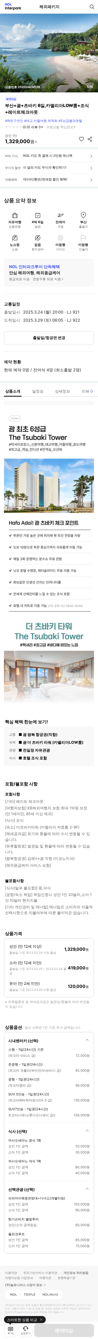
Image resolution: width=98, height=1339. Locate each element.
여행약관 (45, 1278)
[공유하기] (90, 139)
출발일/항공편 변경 (49, 337)
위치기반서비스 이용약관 (40, 1273)
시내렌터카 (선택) (23, 1040)
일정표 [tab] (37, 391)
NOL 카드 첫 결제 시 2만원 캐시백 (47, 155)
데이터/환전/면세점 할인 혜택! (45, 179)
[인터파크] (11, 6)
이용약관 (11, 1273)
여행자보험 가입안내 (19, 1278)
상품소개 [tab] (12, 391)
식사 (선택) (17, 1131)
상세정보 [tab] (62, 391)
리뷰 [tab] (87, 391)
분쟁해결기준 (67, 1278)
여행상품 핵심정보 (59, 127)
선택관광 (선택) (21, 1189)
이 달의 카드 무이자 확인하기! (44, 167)
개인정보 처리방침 (76, 1273)
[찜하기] (81, 139)
